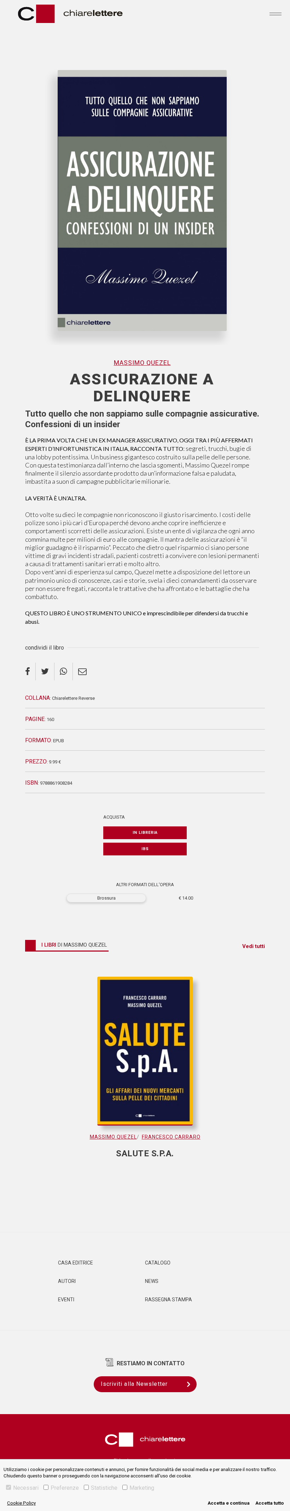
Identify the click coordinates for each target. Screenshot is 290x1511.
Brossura (106, 898)
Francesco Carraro (171, 1137)
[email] (82, 671)
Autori (67, 1281)
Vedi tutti (253, 946)
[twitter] (45, 671)
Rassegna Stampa (168, 1299)
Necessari (26, 1487)
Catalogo (157, 1263)
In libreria (145, 832)
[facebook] (30, 671)
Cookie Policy (21, 1503)
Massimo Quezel (142, 362)
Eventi (66, 1299)
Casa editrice (75, 1263)
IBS (145, 849)
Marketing (141, 1487)
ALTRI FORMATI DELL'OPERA (145, 884)
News (151, 1281)
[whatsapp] (63, 671)
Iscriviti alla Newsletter (134, 1384)
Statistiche (104, 1487)
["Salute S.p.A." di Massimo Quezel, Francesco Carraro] (145, 1055)
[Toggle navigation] (275, 14)
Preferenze (65, 1487)
